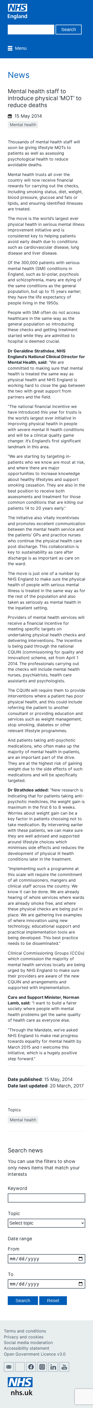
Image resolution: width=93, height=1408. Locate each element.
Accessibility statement (26, 1348)
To (10, 1274)
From (13, 1249)
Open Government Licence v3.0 (35, 1354)
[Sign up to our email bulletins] (9, 1370)
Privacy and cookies (23, 1336)
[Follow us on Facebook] (31, 1370)
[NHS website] (20, 1393)
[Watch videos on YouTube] (64, 1370)
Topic (14, 1213)
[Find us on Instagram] (42, 1370)
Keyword (17, 1188)
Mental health (23, 124)
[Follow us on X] (20, 1370)
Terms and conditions (25, 1331)
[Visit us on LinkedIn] (53, 1370)
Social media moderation (28, 1342)
